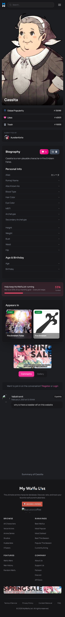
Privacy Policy (27, 603)
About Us (38, 560)
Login (55, 386)
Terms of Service (10, 603)
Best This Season (42, 538)
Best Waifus (40, 523)
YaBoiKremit (17, 396)
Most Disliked (40, 533)
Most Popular (40, 528)
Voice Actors (9, 528)
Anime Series (9, 533)
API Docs (38, 580)
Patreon (38, 570)
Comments (26, 373)
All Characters (10, 523)
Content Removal (45, 603)
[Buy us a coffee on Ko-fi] (32, 510)
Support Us (39, 565)
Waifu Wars (8, 560)
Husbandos (8, 543)
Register (46, 386)
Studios (7, 538)
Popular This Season (43, 543)
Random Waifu (10, 570)
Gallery (40, 373)
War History (8, 565)
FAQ (59, 603)
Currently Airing (41, 548)
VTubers (7, 548)
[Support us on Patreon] (32, 504)
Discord (38, 575)
